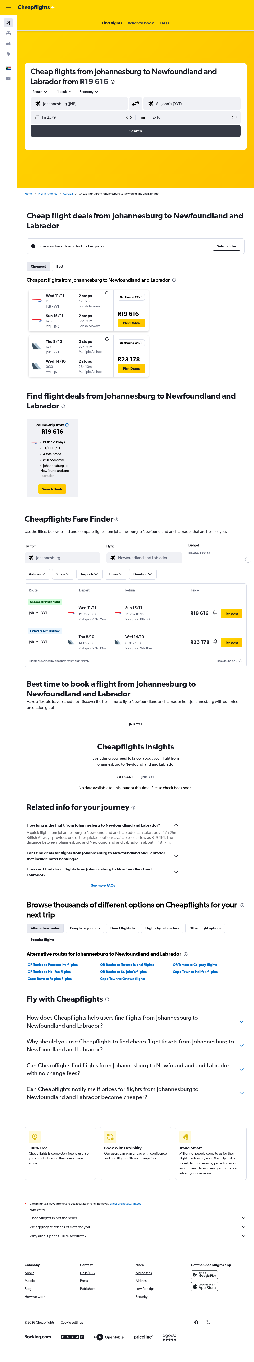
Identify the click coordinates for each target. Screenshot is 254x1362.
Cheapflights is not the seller (53, 1218)
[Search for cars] (8, 44)
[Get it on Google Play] (204, 1274)
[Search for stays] (8, 33)
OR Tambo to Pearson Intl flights (53, 965)
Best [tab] (59, 266)
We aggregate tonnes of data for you (60, 1227)
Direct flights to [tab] (122, 928)
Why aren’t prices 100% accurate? (58, 1236)
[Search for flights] (8, 23)
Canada (68, 193)
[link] (52, 489)
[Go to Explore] (8, 54)
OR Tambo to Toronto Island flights (127, 965)
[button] (8, 7)
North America (47, 193)
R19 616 (94, 81)
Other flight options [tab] (205, 928)
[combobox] (89, 91)
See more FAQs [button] (103, 885)
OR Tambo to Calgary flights (195, 965)
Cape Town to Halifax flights (195, 972)
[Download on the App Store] (204, 1286)
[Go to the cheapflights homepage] (36, 7)
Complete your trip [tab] (85, 928)
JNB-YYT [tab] (135, 724)
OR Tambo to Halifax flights (49, 972)
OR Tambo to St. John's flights (123, 972)
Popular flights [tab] (42, 940)
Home (28, 193)
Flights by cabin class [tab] (162, 928)
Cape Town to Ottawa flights (122, 979)
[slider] (248, 560)
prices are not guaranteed (125, 1203)
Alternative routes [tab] (45, 928)
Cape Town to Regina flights (50, 979)
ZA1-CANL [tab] (125, 777)
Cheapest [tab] (38, 266)
